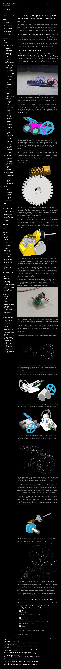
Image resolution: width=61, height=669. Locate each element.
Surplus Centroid (8, 290)
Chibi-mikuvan (10, 70)
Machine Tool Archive (9, 304)
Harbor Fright (7, 279)
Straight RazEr (10, 96)
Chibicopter (9, 174)
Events (5, 42)
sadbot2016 (9, 121)
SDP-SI (44, 261)
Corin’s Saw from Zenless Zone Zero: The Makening (16, 652)
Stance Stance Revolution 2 (46, 599)
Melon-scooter (10, 81)
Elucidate (6, 240)
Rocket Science (8, 261)
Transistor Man (7, 267)
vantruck (9, 198)
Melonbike (9, 84)
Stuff (5, 205)
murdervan (9, 192)
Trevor (5, 268)
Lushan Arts (7, 256)
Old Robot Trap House (29, 106)
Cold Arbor (9, 102)
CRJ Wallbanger (10, 105)
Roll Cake (9, 119)
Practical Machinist (8, 309)
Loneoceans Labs (8, 254)
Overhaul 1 (9, 110)
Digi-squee (6, 278)
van (6, 186)
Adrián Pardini (7, 343)
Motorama (31, 44)
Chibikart (9, 71)
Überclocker (9, 140)
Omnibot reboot (23, 112)
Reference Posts (8, 200)
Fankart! (9, 180)
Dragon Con (8, 48)
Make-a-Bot (9, 169)
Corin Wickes (10, 65)
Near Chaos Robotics (9, 258)
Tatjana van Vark (8, 312)
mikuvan (9, 191)
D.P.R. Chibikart (10, 73)
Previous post (22, 602)
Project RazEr (10, 85)
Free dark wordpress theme (52, 638)
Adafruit (6, 275)
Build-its (6, 236)
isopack (6, 248)
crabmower (9, 188)
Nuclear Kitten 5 (10, 107)
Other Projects (9, 26)
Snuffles (8, 95)
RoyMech (6, 310)
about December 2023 (34, 36)
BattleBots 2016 (9, 44)
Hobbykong (7, 281)
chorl (26, 21)
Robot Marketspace (8, 286)
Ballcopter (9, 157)
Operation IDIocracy (27, 34)
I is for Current (7, 303)
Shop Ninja (8, 61)
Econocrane (9, 189)
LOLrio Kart (9, 79)
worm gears (44, 162)
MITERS (6, 228)
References (7, 34)
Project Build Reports (32, 599)
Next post (54, 602)
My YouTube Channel (9, 219)
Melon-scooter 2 (10, 82)
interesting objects (10, 164)
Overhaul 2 (9, 112)
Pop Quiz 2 (9, 118)
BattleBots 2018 (9, 45)
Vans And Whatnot (10, 33)
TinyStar (9, 160)
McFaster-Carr (7, 282)
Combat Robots (9, 25)
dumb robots (8, 98)
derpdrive (9, 177)
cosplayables (9, 64)
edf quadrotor (10, 178)
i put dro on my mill (8, 641)
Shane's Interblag (8, 262)
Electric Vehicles (9, 31)
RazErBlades (10, 92)
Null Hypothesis (10, 109)
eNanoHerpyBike (11, 75)
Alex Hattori (7, 234)
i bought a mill (7, 660)
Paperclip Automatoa (9, 259)
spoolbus (9, 197)
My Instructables (8, 307)
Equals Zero (9, 3)
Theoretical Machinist (9, 313)
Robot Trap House (8, 203)
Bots (25, 599)
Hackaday (6, 216)
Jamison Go (7, 250)
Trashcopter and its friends (47, 275)
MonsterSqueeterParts (9, 284)
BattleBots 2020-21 (10, 47)
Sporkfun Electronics (9, 287)
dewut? (8, 166)
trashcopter (9, 161)
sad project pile (9, 172)
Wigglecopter (10, 163)
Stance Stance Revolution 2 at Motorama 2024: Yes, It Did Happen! (20, 656)
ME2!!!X (8, 181)
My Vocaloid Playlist (8, 217)
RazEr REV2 (10, 87)
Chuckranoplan (10, 175)
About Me (6, 22)
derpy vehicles (9, 67)
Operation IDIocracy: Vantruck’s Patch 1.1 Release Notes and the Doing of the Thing (9, 349)
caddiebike (9, 68)
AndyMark (6, 276)
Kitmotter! (9, 167)
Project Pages (7, 23)
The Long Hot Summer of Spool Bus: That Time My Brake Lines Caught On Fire (9, 323)
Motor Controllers (10, 171)
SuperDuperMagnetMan (10, 289)
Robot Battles (7, 220)
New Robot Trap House (41, 34)
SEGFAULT (9, 93)
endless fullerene (8, 214)
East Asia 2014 (9, 50)
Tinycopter (9, 158)
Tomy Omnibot (10, 135)
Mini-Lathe (6, 306)
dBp (23, 610)
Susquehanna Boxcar (31, 436)
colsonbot (9, 104)
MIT (5, 226)
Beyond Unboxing (10, 201)
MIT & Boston (7, 53)
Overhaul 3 (9, 113)
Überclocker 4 (10, 141)
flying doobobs (9, 155)
